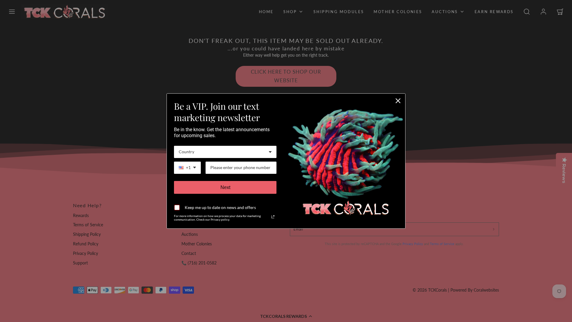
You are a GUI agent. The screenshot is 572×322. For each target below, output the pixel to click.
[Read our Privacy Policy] (272, 216)
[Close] (398, 101)
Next (225, 187)
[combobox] (225, 152)
